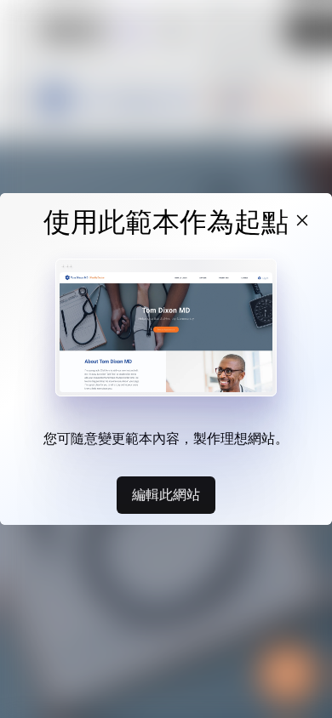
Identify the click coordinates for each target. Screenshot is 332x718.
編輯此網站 (166, 494)
